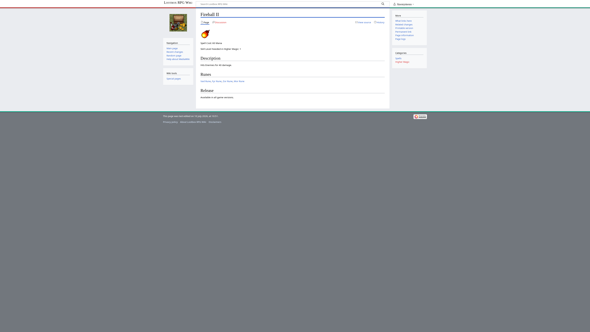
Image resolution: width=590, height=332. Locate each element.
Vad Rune (206, 81)
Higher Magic (402, 61)
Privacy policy (170, 121)
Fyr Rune (217, 81)
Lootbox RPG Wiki (178, 2)
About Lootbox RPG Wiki (193, 121)
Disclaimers (215, 121)
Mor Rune (239, 81)
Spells (398, 58)
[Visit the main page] (178, 23)
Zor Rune (228, 81)
